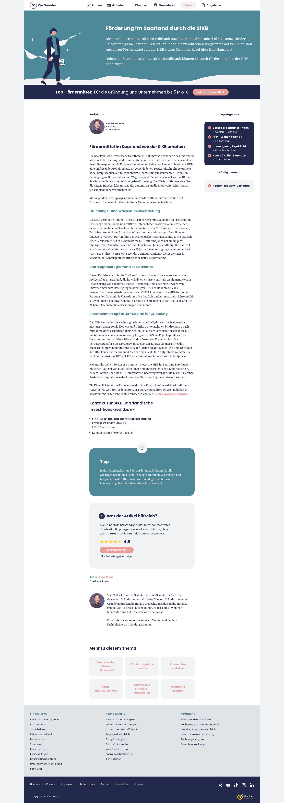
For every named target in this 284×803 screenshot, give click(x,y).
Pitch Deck (36, 768)
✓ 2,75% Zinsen (229, 157)
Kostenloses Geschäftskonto (122, 729)
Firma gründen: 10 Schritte (196, 719)
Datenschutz (88, 784)
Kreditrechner (38, 749)
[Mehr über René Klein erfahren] (97, 126)
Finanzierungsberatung (43, 759)
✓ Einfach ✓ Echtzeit (229, 148)
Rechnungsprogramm (193, 739)
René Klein (111, 126)
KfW (102, 160)
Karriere (51, 784)
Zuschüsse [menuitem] (36, 744)
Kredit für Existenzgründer (44, 719)
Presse (139, 784)
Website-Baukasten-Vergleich (198, 729)
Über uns (35, 784)
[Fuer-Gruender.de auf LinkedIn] (252, 785)
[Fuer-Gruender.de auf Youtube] (228, 785)
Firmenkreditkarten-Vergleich (122, 724)
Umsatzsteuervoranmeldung (197, 734)
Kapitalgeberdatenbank (171, 394)
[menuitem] (94, 5)
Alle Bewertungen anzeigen (117, 556)
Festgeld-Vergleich (116, 739)
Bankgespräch (38, 724)
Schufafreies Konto (117, 744)
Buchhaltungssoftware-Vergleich (200, 724)
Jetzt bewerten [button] (116, 550)
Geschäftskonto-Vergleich (121, 719)
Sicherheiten (37, 729)
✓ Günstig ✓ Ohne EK (231, 129)
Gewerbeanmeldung (193, 744)
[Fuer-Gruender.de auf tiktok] (236, 785)
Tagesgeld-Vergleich (118, 734)
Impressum (68, 784)
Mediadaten (123, 784)
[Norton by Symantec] (245, 797)
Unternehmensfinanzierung (46, 764)
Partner (105, 784)
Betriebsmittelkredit (41, 734)
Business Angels (39, 754)
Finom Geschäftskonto (119, 754)
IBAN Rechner (113, 759)
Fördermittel (37, 739)
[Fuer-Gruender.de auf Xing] (220, 785)
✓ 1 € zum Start (228, 139)
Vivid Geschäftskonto (118, 749)
